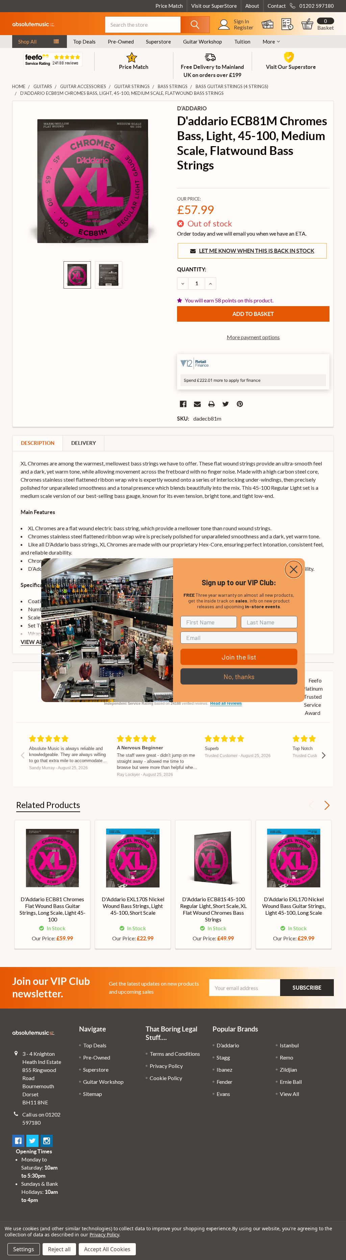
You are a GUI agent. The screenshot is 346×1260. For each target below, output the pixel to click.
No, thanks (239, 676)
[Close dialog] (293, 569)
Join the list (239, 657)
